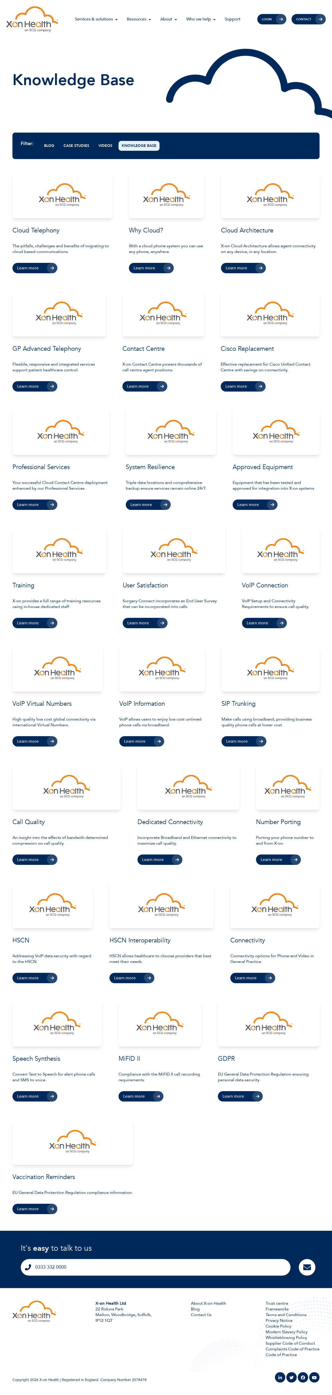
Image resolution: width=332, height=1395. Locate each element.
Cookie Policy (278, 1326)
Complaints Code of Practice (293, 1349)
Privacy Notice (279, 1320)
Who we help (198, 19)
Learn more (28, 268)
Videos (105, 145)
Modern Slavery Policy (287, 1332)
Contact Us (201, 1315)
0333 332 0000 (50, 1267)
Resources (136, 19)
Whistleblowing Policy (286, 1338)
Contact (303, 19)
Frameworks (277, 1309)
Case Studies (76, 145)
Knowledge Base (139, 145)
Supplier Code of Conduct (290, 1343)
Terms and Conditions (286, 1315)
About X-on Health (208, 1303)
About (166, 19)
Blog (49, 145)
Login (267, 19)
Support (232, 19)
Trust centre (277, 1303)
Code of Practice (281, 1355)
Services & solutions (94, 19)
